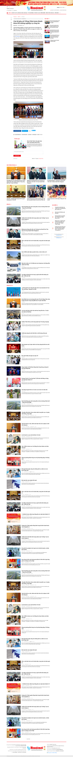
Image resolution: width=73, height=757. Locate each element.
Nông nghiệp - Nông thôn (45, 12)
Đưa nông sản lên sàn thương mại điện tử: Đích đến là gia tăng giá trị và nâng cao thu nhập (36, 560)
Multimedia (31, 12)
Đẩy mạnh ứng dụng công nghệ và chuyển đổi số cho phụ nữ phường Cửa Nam (54, 26)
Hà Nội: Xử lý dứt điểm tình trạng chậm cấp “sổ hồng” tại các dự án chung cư (35, 218)
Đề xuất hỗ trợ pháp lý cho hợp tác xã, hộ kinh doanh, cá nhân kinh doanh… (35, 549)
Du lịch (38, 12)
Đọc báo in (10, 10)
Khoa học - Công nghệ (54, 12)
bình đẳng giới (34, 134)
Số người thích (41, 158)
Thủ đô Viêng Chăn (24, 134)
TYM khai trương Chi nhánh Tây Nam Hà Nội (54, 41)
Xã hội (22, 12)
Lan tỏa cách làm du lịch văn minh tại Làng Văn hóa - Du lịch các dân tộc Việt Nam (35, 311)
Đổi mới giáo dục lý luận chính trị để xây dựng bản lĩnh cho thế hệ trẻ (35, 345)
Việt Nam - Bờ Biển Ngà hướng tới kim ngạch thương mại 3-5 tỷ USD (16, 199)
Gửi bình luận (17, 155)
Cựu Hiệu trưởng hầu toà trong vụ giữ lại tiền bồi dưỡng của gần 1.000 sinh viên (35, 275)
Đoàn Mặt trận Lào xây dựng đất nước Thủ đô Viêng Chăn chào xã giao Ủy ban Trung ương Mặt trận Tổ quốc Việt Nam (16, 181)
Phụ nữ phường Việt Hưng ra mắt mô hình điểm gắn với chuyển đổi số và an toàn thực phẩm (54, 37)
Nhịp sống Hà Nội (63, 10)
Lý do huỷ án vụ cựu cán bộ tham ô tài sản (31, 435)
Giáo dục (25, 12)
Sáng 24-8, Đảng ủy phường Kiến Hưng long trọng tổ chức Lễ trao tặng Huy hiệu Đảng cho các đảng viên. (35, 462)
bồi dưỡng (17, 36)
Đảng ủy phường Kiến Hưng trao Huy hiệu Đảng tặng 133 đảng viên (35, 458)
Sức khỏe (23, 449)
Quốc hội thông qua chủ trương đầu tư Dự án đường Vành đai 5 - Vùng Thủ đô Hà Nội (36, 207)
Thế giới (35, 12)
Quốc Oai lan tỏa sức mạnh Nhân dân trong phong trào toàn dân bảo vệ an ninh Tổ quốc (54, 31)
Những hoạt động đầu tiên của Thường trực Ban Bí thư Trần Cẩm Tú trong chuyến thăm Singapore (36, 181)
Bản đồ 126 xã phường (55, 10)
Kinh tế (13, 12)
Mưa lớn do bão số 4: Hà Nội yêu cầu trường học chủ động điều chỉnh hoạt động (36, 264)
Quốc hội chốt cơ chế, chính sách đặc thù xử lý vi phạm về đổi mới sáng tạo (35, 424)
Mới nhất (15, 10)
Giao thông (24, 209)
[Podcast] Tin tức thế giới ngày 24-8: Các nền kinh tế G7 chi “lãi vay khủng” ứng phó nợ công (35, 288)
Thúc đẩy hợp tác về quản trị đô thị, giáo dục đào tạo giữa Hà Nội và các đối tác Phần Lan (36, 199)
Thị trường (24, 528)
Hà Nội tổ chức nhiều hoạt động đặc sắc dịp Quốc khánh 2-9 (36, 514)
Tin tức (23, 290)
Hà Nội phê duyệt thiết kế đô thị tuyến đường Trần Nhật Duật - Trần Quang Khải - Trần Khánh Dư (60, 228)
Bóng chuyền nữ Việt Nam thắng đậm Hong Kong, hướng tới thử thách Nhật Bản (35, 367)
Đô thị (16, 12)
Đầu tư (23, 334)
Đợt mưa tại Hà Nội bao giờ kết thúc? (60, 213)
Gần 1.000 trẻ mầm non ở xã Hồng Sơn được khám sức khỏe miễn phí (35, 447)
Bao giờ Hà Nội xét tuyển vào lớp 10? (30, 355)
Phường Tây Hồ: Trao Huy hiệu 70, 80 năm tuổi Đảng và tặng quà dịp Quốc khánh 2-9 (35, 379)
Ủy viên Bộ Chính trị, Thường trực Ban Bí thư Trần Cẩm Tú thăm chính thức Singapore (56, 181)
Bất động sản (24, 220)
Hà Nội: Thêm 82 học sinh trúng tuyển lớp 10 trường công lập (35, 321)
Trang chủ (15, 16)
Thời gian (36, 158)
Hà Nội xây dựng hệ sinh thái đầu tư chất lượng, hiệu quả (34, 333)
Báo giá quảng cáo (60, 749)
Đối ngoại (23, 16)
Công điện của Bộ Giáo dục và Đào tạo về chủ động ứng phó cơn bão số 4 (60, 208)
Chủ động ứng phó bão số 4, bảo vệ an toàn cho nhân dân (34, 389)
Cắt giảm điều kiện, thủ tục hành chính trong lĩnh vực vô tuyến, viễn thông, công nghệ (36, 413)
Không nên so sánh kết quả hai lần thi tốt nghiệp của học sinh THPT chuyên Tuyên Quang (60, 222)
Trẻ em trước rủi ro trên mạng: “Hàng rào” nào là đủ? (56, 199)
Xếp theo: (33, 158)
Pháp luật (23, 391)
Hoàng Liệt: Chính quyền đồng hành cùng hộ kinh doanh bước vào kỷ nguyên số (35, 526)
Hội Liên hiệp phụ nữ (18, 134)
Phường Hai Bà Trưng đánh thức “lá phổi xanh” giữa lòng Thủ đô (60, 217)
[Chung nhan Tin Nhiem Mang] (52, 752)
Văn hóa (19, 12)
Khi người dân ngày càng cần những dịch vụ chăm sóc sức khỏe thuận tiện (35, 469)
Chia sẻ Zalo (25, 130)
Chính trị (10, 12)
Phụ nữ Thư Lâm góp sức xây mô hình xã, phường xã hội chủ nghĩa (55, 21)
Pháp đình (23, 277)
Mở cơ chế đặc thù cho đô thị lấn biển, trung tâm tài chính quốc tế (36, 241)
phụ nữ (38, 134)
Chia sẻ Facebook (17, 130)
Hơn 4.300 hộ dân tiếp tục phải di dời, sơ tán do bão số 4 (34, 252)
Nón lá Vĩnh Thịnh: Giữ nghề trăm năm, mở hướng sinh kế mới (34, 141)
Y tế (28, 12)
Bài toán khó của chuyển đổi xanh (29, 480)
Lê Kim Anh (29, 134)
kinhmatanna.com (58, 237)
